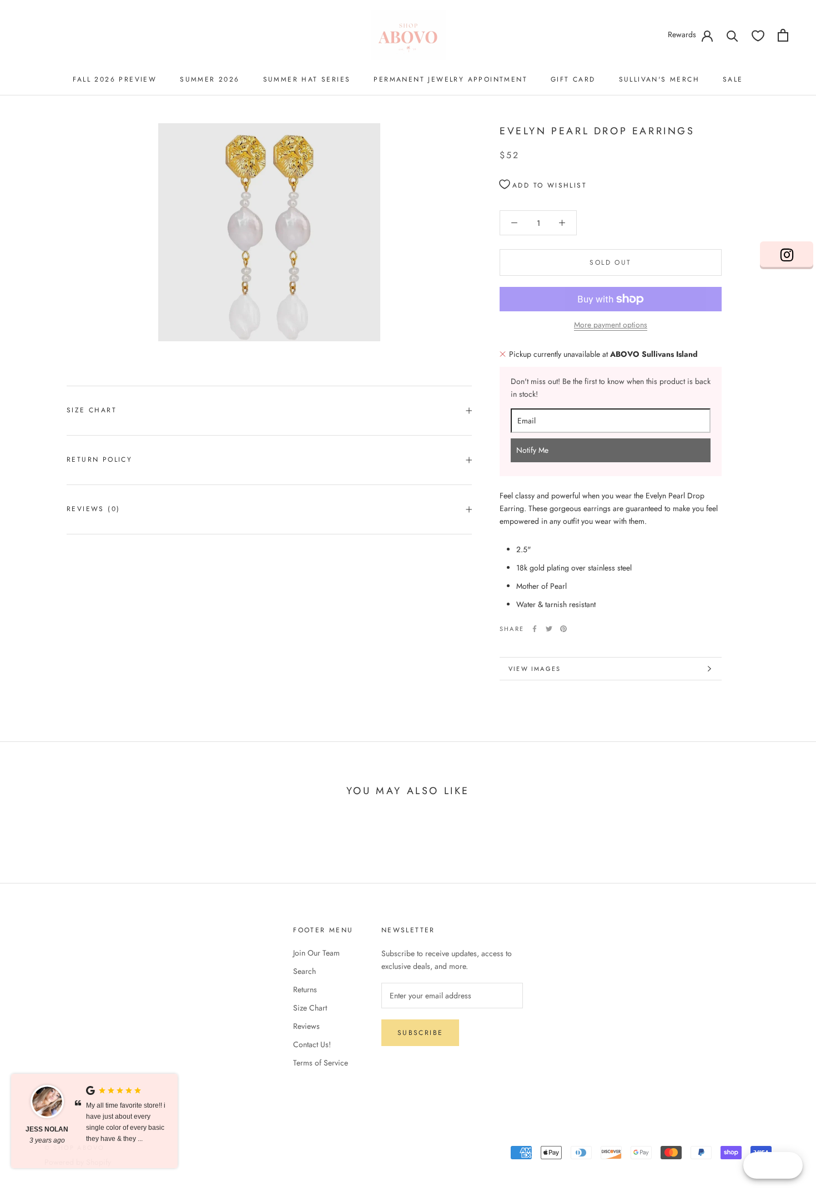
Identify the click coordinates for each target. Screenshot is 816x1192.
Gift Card (573, 79)
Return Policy (99, 459)
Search (304, 971)
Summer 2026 (209, 79)
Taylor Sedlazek (47, 1134)
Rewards (682, 34)
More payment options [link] (610, 324)
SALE (733, 79)
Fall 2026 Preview (115, 79)
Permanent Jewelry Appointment (450, 79)
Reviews (306, 1026)
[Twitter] (549, 628)
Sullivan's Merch (659, 79)
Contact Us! (312, 1044)
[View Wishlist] (758, 35)
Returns (305, 989)
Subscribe (420, 1033)
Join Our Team (316, 952)
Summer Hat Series (307, 79)
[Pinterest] (563, 628)
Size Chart (92, 410)
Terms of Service (320, 1062)
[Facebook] (534, 628)
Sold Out (610, 262)
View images (534, 668)
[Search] (732, 35)
